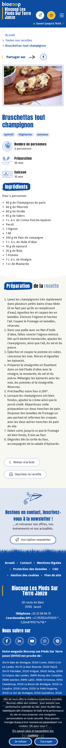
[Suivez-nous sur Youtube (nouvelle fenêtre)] (32, 641)
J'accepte (46, 741)
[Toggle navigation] (62, 16)
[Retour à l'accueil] (11, 4)
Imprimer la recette (28, 474)
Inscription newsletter (36, 539)
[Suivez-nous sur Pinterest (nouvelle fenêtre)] (57, 641)
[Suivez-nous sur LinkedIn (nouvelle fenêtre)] (19, 641)
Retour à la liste (23, 462)
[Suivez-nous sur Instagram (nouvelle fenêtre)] (44, 641)
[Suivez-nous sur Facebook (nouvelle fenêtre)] (6, 641)
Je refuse (20, 741)
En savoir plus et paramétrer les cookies (33, 732)
